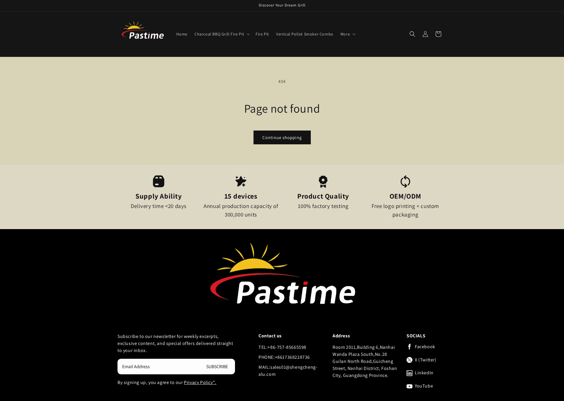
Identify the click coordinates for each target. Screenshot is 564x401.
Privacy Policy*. (200, 382)
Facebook (425, 347)
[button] (221, 34)
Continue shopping (282, 137)
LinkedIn (424, 373)
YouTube (424, 386)
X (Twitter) (426, 360)
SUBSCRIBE (217, 366)
